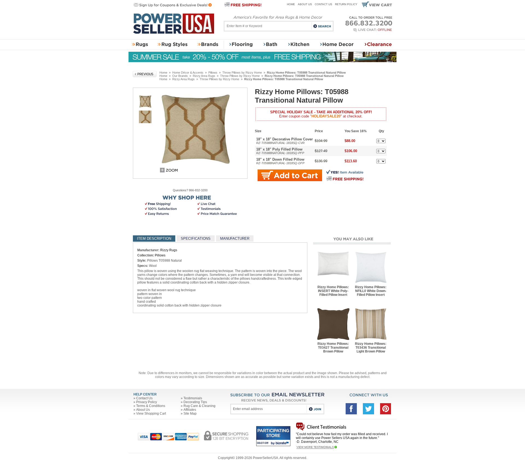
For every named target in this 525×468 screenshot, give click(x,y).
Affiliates (189, 410)
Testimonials (192, 398)
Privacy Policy (146, 402)
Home (291, 4)
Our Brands (180, 75)
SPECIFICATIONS (196, 238)
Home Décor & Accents (187, 72)
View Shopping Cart (151, 413)
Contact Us (323, 4)
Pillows (212, 72)
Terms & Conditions (150, 406)
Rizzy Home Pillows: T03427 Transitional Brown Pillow (333, 347)
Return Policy (346, 4)
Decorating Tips (195, 402)
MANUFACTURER (234, 238)
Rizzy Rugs (168, 250)
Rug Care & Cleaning (199, 406)
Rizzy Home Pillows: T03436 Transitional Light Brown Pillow (370, 347)
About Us (305, 4)
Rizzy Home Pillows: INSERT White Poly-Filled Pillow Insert (333, 291)
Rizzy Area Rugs (204, 75)
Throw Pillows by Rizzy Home (242, 72)
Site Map (190, 413)
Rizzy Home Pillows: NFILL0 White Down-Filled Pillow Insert (370, 291)
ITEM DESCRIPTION (154, 238)
